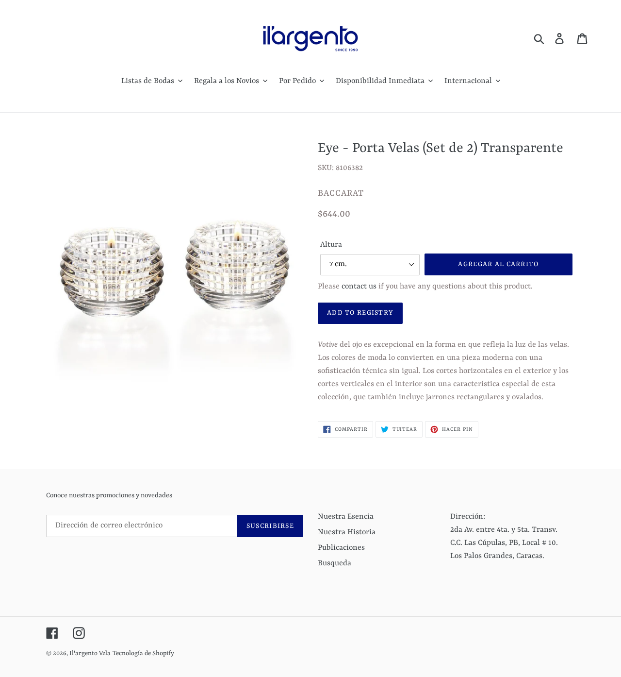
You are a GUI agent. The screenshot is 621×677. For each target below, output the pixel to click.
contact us (359, 286)
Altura (331, 244)
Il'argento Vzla (90, 653)
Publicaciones (341, 547)
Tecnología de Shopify (143, 653)
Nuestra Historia (347, 532)
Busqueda (334, 563)
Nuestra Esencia (346, 516)
